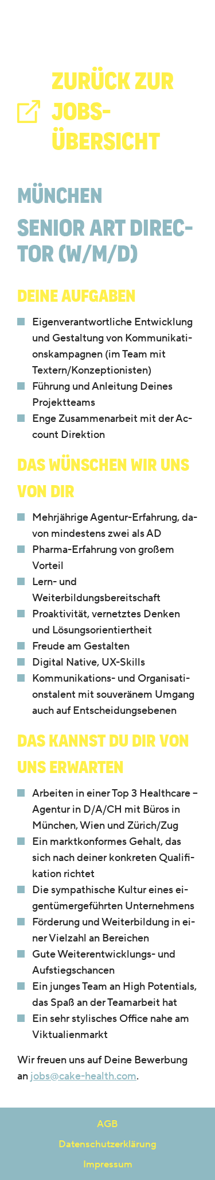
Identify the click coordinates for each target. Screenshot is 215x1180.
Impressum (107, 1164)
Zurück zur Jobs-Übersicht (113, 110)
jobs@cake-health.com (83, 1075)
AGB (107, 1123)
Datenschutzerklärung (107, 1144)
